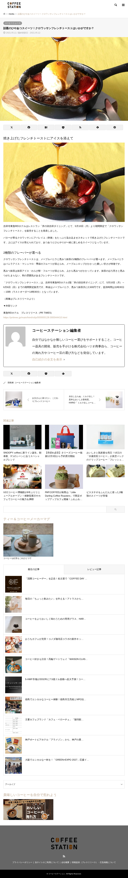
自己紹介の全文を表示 (47, 359)
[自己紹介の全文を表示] (64, 359)
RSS (64, 856)
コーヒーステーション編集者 (28, 382)
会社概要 (65, 862)
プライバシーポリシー (22, 862)
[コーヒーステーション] (14, 5)
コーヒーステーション (56, 874)
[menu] (123, 5)
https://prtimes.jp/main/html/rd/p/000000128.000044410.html (35, 317)
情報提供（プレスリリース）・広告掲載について (94, 862)
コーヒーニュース (13, 23)
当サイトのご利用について (47, 862)
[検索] (115, 5)
